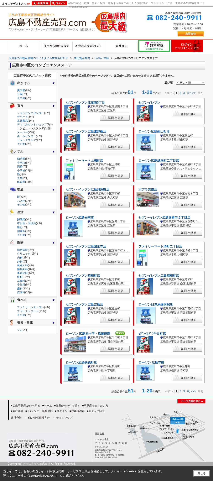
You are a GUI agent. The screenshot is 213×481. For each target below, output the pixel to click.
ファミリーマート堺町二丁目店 (160, 246)
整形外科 (22, 269)
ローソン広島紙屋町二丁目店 (159, 160)
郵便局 (21, 219)
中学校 (21, 162)
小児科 (21, 284)
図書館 (21, 231)
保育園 (21, 181)
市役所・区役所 (26, 223)
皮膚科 (21, 292)
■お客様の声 (77, 411)
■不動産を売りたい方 (95, 405)
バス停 (21, 200)
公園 (19, 94)
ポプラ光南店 (148, 189)
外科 (19, 261)
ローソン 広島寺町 (151, 362)
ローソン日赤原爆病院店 (156, 304)
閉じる (202, 473)
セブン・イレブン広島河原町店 (87, 189)
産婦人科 (22, 265)
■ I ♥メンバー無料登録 (39, 411)
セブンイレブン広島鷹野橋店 (86, 131)
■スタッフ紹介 (96, 411)
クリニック (24, 253)
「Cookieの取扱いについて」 (43, 475)
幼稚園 (21, 158)
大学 (19, 178)
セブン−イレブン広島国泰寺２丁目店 (164, 217)
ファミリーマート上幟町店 (84, 160)
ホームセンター (26, 136)
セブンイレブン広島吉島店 (84, 304)
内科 (19, 257)
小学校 (21, 170)
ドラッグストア (26, 140)
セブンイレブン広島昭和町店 (159, 275)
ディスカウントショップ (32, 124)
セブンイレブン (149, 102)
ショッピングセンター (30, 113)
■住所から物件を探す (67, 405)
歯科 (19, 288)
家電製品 (22, 120)
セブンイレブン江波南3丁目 (85, 102)
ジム (19, 329)
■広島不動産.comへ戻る (25, 405)
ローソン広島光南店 (80, 217)
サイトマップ (64, 417)
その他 (21, 98)
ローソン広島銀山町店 (154, 131)
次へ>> (191, 92)
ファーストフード (28, 311)
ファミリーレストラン (30, 307)
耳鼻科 (21, 280)
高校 (19, 166)
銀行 (19, 227)
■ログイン (61, 411)
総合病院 (22, 249)
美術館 (21, 90)
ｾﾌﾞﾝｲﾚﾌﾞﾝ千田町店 (152, 333)
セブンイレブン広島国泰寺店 (86, 246)
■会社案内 (17, 411)
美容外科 (22, 273)
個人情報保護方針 (39, 417)
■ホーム (47, 405)
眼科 (19, 276)
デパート (22, 116)
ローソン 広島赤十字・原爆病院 (88, 333)
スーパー (22, 132)
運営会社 (16, 417)
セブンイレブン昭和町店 (83, 275)
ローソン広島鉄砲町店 (81, 362)
